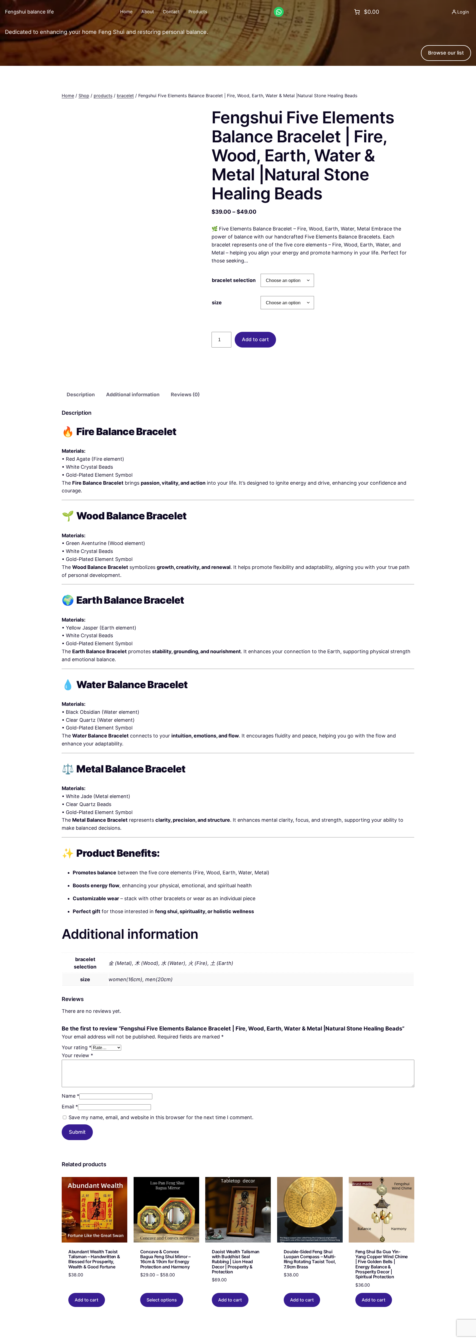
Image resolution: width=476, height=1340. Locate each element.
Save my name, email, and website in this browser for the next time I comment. (161, 1117)
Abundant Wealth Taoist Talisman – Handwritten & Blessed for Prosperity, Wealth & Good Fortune (94, 1259)
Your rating (76, 1047)
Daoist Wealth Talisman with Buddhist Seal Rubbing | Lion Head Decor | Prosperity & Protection (235, 1261)
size (217, 302)
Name (70, 1096)
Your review (77, 1055)
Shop (84, 95)
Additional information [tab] (132, 394)
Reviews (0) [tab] (185, 394)
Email (70, 1107)
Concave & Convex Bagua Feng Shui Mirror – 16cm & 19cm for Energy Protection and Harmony (165, 1259)
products (103, 95)
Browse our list (446, 53)
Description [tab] (81, 394)
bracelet (125, 95)
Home (68, 95)
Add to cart (255, 339)
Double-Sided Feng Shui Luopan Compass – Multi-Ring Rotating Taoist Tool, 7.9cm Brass (310, 1259)
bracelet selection (234, 280)
